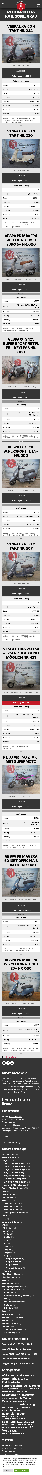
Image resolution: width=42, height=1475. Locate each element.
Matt (16, 1398)
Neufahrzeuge (23, 1092)
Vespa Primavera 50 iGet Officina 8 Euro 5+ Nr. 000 (21, 860)
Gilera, (4, 1089)
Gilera (6, 1240)
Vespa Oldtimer (31, 1081)
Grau (31, 1389)
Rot (25, 1419)
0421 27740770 (15, 1117)
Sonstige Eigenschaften (12, 1286)
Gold (26, 1389)
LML (4, 1225)
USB (30, 1427)
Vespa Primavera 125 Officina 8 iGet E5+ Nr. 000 (21, 964)
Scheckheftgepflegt (25, 1422)
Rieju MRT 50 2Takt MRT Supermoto (21, 759)
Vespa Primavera (13, 1262)
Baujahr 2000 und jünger (15, 1179)
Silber (20, 1425)
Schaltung (8, 1308)
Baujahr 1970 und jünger (15, 1169)
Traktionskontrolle (18, 1427)
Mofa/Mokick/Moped (11, 1274)
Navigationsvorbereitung (9, 1405)
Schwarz (13, 1424)
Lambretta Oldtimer (10, 1222)
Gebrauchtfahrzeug (13, 1329)
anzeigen (21, 71)
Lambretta (8, 1246)
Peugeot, (18, 1089)
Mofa (6, 1299)
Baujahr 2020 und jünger (15, 1185)
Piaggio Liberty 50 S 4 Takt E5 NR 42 (18, 1364)
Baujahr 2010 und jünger (15, 1182)
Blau (26, 1379)
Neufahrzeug (10, 1332)
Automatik (8, 1292)
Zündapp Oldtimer (10, 1323)
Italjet (4, 1216)
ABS (4, 1375)
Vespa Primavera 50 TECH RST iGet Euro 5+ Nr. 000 (21, 240)
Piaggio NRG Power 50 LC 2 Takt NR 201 (19, 1354)
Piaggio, (25, 1089)
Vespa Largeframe (14, 1259)
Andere (7, 1234)
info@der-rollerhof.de (15, 1119)
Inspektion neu (20, 1391)
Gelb (22, 1389)
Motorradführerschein (14, 1302)
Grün (36, 1388)
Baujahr (5, 1160)
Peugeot (7, 1249)
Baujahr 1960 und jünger (15, 1166)
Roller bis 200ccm (12, 1206)
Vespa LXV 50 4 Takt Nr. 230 (21, 133)
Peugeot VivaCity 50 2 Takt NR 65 (17, 1344)
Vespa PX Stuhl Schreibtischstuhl (16, 1349)
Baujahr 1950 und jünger (15, 1163)
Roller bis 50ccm (11, 1209)
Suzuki (5, 1311)
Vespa (7, 1256)
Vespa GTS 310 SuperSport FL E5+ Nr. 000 (21, 451)
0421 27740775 (15, 1446)
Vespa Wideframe (14, 1268)
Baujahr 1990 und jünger (15, 1176)
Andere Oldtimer (9, 1157)
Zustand (5, 1327)
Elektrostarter (11, 1382)
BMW (4, 1191)
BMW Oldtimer (8, 1194)
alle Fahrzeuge (8, 1154)
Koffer (4, 1398)
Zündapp (6, 1320)
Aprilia (7, 1237)
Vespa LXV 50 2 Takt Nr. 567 (21, 546)
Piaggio (7, 1253)
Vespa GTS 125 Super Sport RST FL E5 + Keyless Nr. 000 (21, 345)
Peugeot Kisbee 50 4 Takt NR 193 (16, 1359)
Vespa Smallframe (14, 1265)
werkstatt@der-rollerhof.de (17, 1448)
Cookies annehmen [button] (21, 1470)
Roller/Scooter (8, 1283)
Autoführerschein (12, 1289)
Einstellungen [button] (8, 1470)
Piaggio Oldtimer (9, 1277)
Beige (20, 1379)
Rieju (4, 1280)
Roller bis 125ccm (12, 1203)
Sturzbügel (5, 1427)
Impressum (6, 1137)
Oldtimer (8, 1305)
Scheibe (5, 1425)
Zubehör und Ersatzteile (12, 1317)
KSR (6, 1243)
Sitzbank (28, 1424)
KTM (4, 1219)
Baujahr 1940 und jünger (13, 1188)
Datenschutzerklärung (11, 1142)
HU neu (6, 1391)
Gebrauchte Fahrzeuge (14, 1086)
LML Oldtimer (8, 1228)
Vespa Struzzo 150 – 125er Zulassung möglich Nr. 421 (21, 653)
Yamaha (7, 1271)
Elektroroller (7, 1197)
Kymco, (11, 1089)
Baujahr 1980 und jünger (15, 1172)
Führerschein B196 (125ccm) (16, 1295)
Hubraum (6, 1200)
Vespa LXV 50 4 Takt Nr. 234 (21, 28)
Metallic (25, 1398)
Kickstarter (26, 1394)
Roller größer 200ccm (14, 1213)
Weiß (14, 1430)
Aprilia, (37, 1086)
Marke (5, 1231)
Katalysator (10, 1394)
